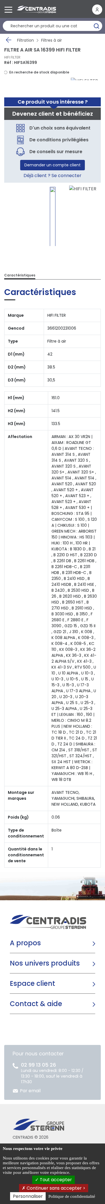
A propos (25, 943)
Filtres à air (51, 40)
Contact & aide (36, 1003)
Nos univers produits (45, 963)
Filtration (25, 40)
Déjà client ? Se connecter (52, 175)
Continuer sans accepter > (55, 1188)
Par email (30, 1090)
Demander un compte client (52, 165)
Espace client (32, 983)
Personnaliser (28, 1196)
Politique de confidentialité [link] (71, 1196)
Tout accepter (55, 1179)
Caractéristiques (19, 275)
